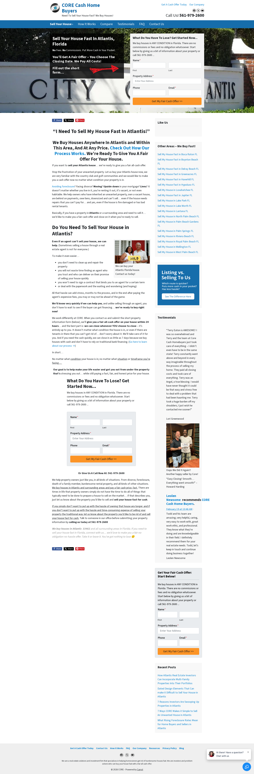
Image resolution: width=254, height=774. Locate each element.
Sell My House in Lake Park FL (174, 200)
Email (172, 88)
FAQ (142, 24)
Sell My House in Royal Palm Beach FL (178, 241)
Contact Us (156, 24)
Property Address (143, 76)
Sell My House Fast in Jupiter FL (175, 195)
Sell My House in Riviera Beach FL (176, 236)
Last (170, 70)
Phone (136, 88)
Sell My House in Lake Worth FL (175, 206)
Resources (154, 748)
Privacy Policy (170, 748)
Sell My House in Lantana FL (173, 211)
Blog (181, 748)
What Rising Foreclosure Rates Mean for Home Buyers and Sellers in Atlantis (178, 724)
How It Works (87, 24)
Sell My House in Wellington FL (174, 247)
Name (137, 60)
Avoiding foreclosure (63, 186)
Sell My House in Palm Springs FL (175, 231)
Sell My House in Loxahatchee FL (175, 190)
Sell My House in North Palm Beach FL (178, 216)
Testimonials (125, 24)
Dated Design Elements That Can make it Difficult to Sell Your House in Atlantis (178, 692)
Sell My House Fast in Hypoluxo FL (176, 185)
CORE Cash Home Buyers (188, 502)
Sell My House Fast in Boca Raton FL (177, 154)
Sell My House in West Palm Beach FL (178, 252)
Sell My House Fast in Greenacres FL (177, 174)
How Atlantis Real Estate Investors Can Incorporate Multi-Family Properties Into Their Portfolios (177, 679)
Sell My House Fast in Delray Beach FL (178, 169)
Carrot (140, 769)
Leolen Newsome (173, 498)
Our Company (196, 4)
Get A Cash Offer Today (174, 4)
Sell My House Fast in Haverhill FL (176, 179)
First (135, 70)
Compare (106, 24)
